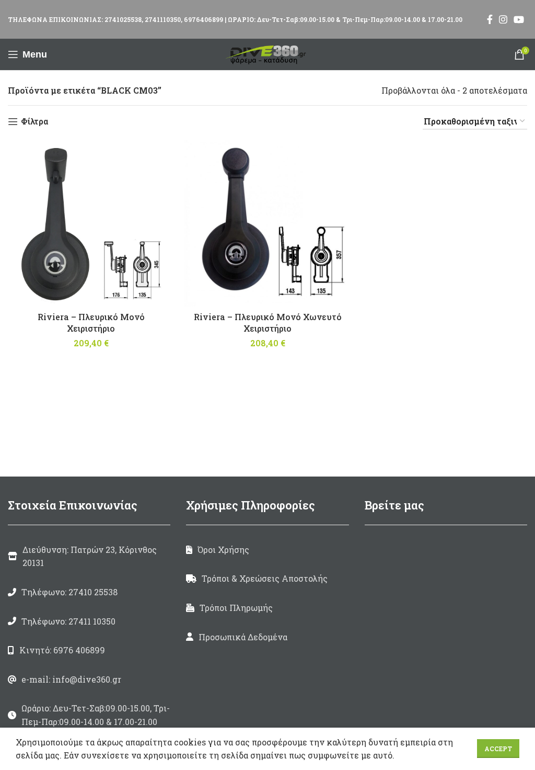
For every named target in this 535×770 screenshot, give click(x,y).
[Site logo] (267, 53)
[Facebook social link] (490, 19)
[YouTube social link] (518, 19)
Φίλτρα (34, 122)
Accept (498, 748)
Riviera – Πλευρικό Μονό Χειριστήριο (91, 322)
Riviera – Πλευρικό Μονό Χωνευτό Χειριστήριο (268, 322)
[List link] (89, 592)
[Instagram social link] (503, 19)
